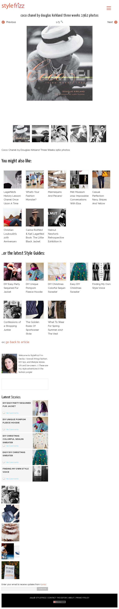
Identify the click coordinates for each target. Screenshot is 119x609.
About (71, 598)
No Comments (12, 413)
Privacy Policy (82, 598)
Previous (11, 22)
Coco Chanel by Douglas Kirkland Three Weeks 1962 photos (60, 15)
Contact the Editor (57, 598)
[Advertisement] (59, 112)
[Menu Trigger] (109, 8)
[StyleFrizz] (13, 9)
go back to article (17, 342)
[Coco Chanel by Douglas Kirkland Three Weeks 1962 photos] (59, 63)
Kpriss (43, 584)
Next (110, 22)
